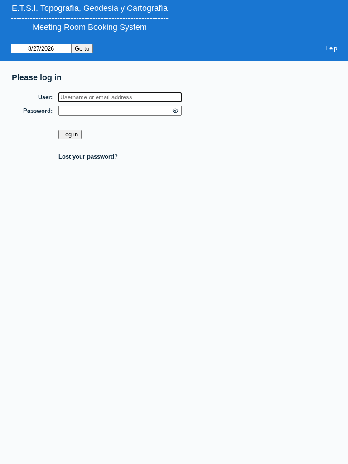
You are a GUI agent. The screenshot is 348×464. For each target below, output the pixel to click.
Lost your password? (88, 156)
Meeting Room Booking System (90, 27)
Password (37, 110)
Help (331, 48)
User (44, 97)
